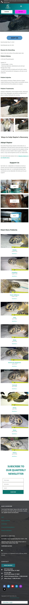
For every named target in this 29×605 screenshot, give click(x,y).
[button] (21, 6)
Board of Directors (5, 520)
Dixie (14, 340)
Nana (14, 430)
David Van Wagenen (14, 362)
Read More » (14, 253)
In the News (4, 523)
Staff (2, 517)
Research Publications (6, 530)
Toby (14, 317)
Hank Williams (14, 295)
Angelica (14, 272)
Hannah (14, 385)
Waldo (14, 250)
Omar (14, 407)
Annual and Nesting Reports (8, 527)
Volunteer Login (8, 602)
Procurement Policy (14, 597)
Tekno (14, 452)
